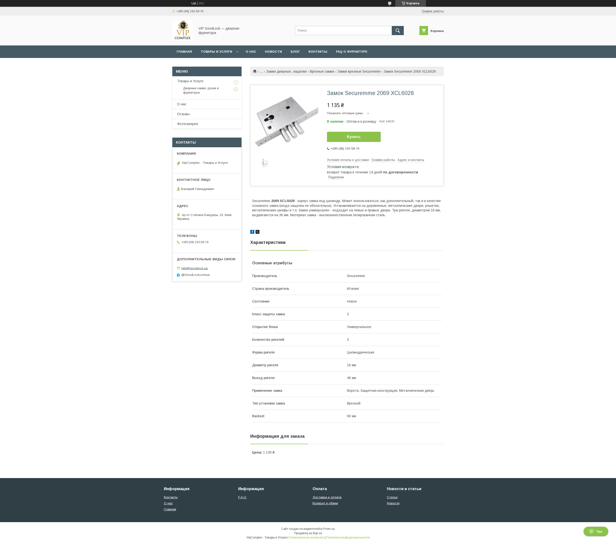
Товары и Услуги (216, 51)
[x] (257, 232)
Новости (273, 51)
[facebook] (252, 232)
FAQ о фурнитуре (351, 51)
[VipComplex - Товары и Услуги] (182, 39)
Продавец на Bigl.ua (308, 533)
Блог (295, 51)
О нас (251, 51)
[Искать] (398, 30)
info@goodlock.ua (194, 268)
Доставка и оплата (327, 497)
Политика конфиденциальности (348, 537)
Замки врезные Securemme (359, 71)
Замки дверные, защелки (286, 71)
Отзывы (183, 114)
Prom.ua (329, 529)
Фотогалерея (187, 124)
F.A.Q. (242, 497)
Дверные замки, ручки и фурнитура (201, 90)
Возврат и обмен (325, 503)
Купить (354, 137)
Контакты (317, 51)
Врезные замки (322, 71)
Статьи (392, 497)
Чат (600, 531)
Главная (184, 51)
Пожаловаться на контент (306, 537)
